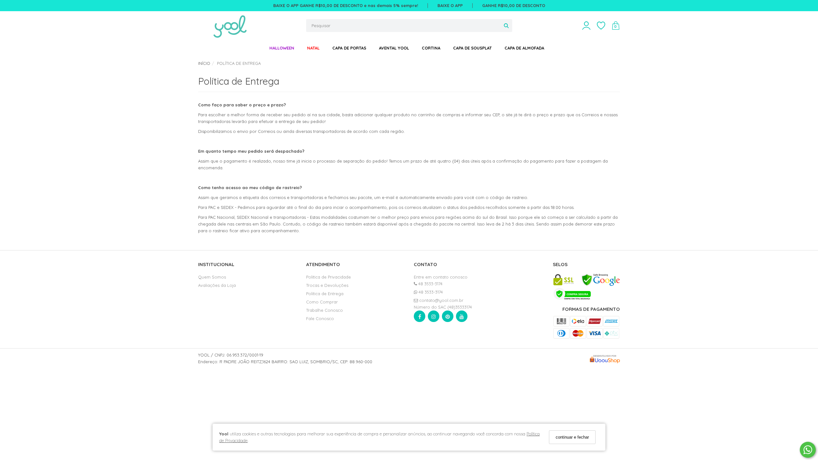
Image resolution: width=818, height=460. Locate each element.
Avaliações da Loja (217, 285)
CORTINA (431, 47)
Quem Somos (212, 277)
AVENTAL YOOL (394, 47)
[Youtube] (462, 317)
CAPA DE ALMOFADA (524, 47)
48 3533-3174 (430, 283)
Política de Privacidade (328, 277)
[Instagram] (433, 317)
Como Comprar (322, 301)
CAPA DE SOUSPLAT (472, 47)
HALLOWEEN (281, 47)
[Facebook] (419, 317)
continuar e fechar (572, 437)
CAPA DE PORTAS (349, 47)
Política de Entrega (324, 293)
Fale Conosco (320, 318)
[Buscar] (506, 25)
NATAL (313, 47)
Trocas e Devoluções (327, 285)
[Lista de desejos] (604, 25)
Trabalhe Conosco (324, 310)
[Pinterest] (448, 317)
